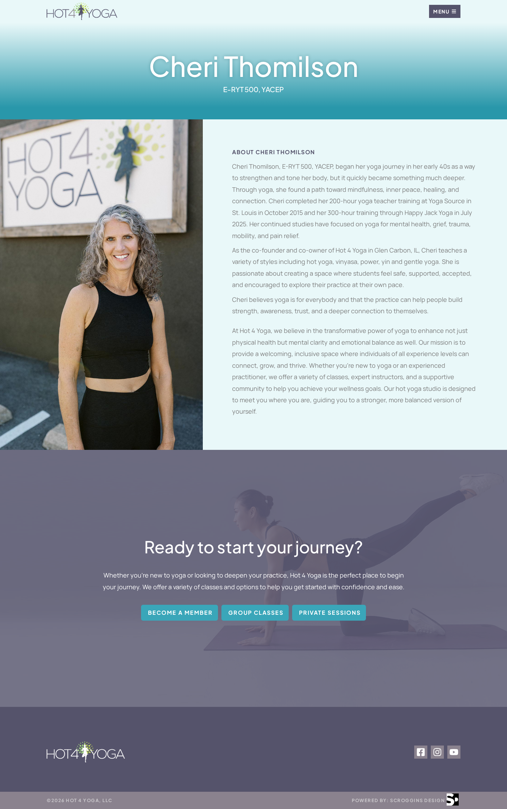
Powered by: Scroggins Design (398, 800)
